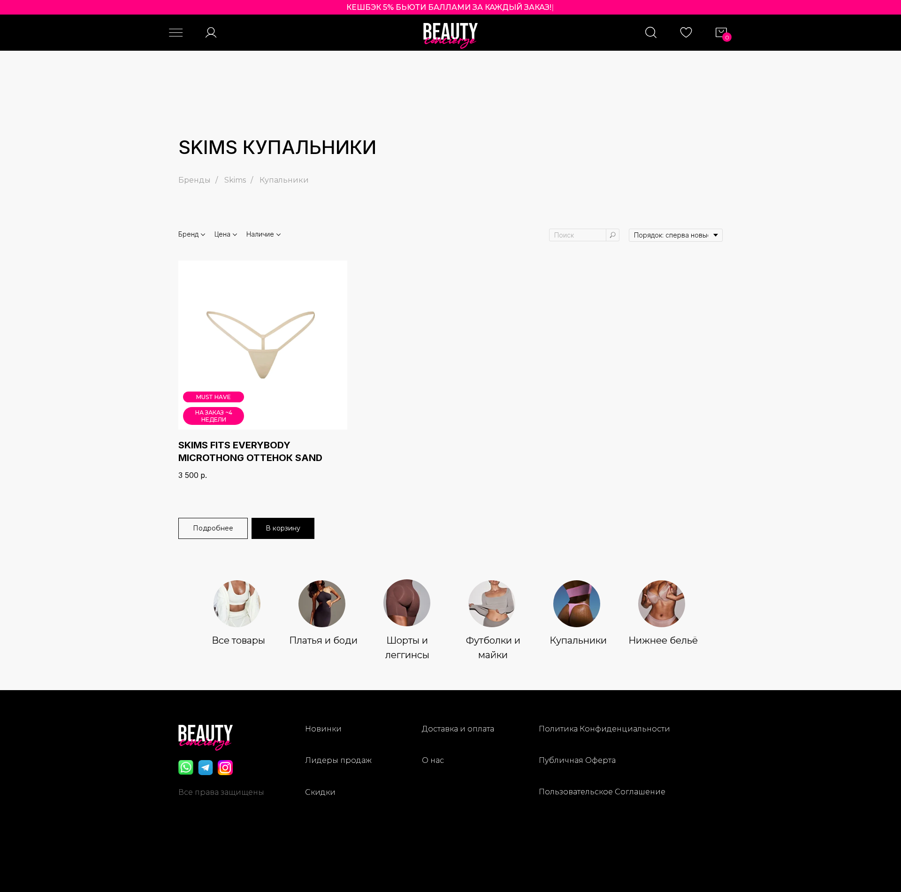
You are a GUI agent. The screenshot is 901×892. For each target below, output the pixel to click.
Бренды (194, 180)
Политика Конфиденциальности (604, 728)
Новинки (323, 728)
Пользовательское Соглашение (602, 791)
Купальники (284, 180)
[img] (237, 603)
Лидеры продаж (338, 760)
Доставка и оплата (458, 728)
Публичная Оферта (577, 760)
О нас (433, 760)
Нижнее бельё (663, 640)
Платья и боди (323, 640)
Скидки (320, 792)
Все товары (238, 640)
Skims (235, 180)
